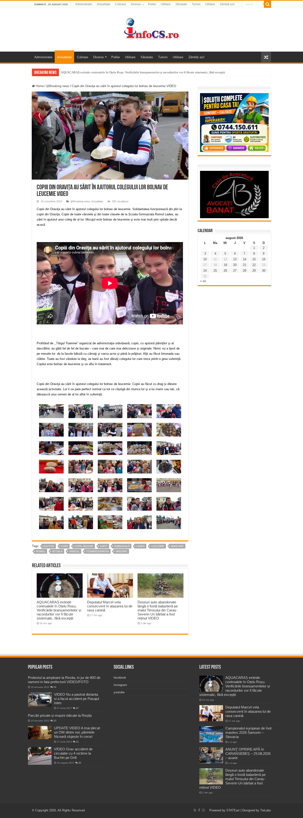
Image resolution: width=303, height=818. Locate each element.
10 (205, 259)
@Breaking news (57, 86)
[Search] (267, 4)
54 (54, 687)
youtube (119, 692)
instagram (120, 685)
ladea (140, 546)
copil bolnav (84, 546)
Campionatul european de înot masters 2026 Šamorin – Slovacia (248, 732)
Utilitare (166, 4)
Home (39, 86)
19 (225, 265)
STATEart (233, 810)
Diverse (136, 4)
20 (234, 265)
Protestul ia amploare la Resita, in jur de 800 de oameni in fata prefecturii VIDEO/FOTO (64, 680)
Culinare (120, 4)
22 (254, 265)
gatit (103, 546)
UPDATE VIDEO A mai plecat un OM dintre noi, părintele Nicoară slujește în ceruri (77, 732)
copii (64, 546)
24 (205, 270)
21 (244, 265)
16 (263, 259)
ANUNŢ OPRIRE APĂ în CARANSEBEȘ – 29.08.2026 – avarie (248, 753)
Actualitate (103, 4)
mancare (177, 546)
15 (254, 259)
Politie (152, 4)
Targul (74, 551)
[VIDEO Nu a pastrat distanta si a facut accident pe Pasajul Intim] (40, 699)
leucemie (157, 546)
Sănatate (181, 4)
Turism (196, 4)
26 (225, 270)
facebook (120, 677)
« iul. (203, 281)
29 (254, 270)
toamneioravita (97, 551)
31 (77, 741)
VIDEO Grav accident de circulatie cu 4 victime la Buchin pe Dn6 (73, 753)
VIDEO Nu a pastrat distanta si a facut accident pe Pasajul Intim (76, 698)
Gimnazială (122, 546)
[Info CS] (151, 29)
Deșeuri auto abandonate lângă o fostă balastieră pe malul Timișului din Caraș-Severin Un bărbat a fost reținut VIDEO (158, 610)
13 (234, 259)
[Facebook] (199, 810)
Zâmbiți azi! (227, 4)
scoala (57, 551)
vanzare (121, 551)
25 (215, 270)
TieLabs (265, 810)
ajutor (49, 546)
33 (54, 720)
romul (40, 551)
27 (234, 270)
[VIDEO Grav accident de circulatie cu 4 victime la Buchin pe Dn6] (40, 756)
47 (77, 708)
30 (263, 270)
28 (244, 270)
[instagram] (203, 810)
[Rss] (195, 810)
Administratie (83, 4)
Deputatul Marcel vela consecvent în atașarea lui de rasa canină (109, 606)
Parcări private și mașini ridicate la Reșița (60, 715)
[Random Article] (266, 57)
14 (244, 259)
